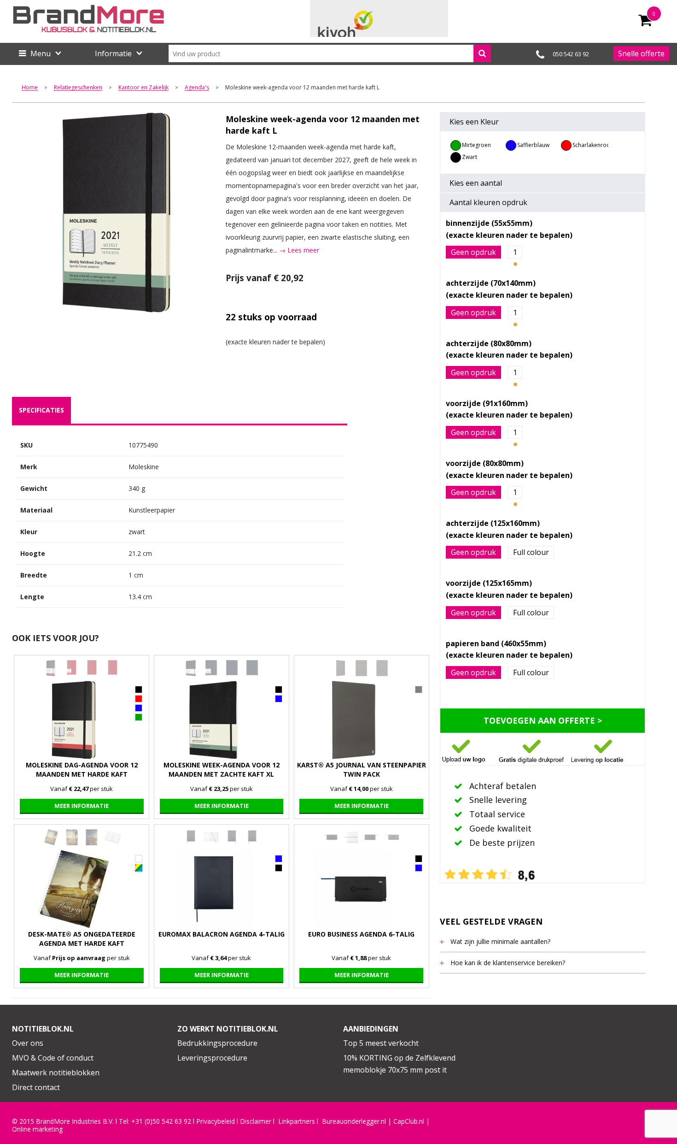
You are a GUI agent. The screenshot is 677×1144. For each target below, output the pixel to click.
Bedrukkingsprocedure (217, 1043)
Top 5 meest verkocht (381, 1043)
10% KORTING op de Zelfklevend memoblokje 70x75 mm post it (399, 1064)
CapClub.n (408, 1121)
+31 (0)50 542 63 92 (161, 1121)
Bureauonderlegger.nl (354, 1121)
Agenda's (197, 88)
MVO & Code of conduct (52, 1058)
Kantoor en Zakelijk (143, 88)
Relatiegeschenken (78, 88)
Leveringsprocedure (212, 1058)
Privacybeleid (215, 1121)
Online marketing (37, 1129)
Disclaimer (255, 1121)
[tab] (41, 410)
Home (30, 88)
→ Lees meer (299, 250)
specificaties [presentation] (41, 410)
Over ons (27, 1043)
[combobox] (330, 53)
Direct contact (36, 1087)
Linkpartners (296, 1121)
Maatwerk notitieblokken (55, 1072)
